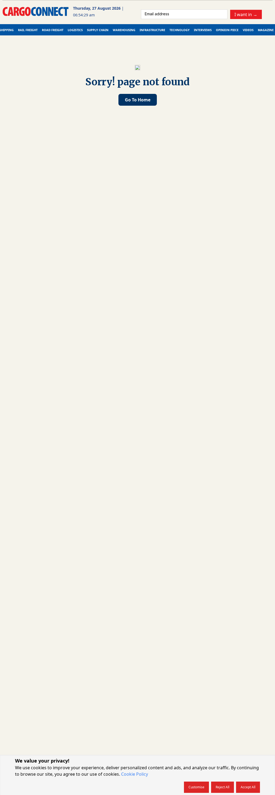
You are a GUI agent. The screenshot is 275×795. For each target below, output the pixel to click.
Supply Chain (97, 30)
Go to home (137, 100)
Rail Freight (28, 30)
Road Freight (52, 30)
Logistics (75, 30)
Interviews (203, 30)
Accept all (248, 787)
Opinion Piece (227, 30)
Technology (179, 30)
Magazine (266, 30)
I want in (245, 14)
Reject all (222, 787)
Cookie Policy (134, 774)
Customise (196, 787)
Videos (248, 30)
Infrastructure (152, 30)
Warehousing (124, 30)
